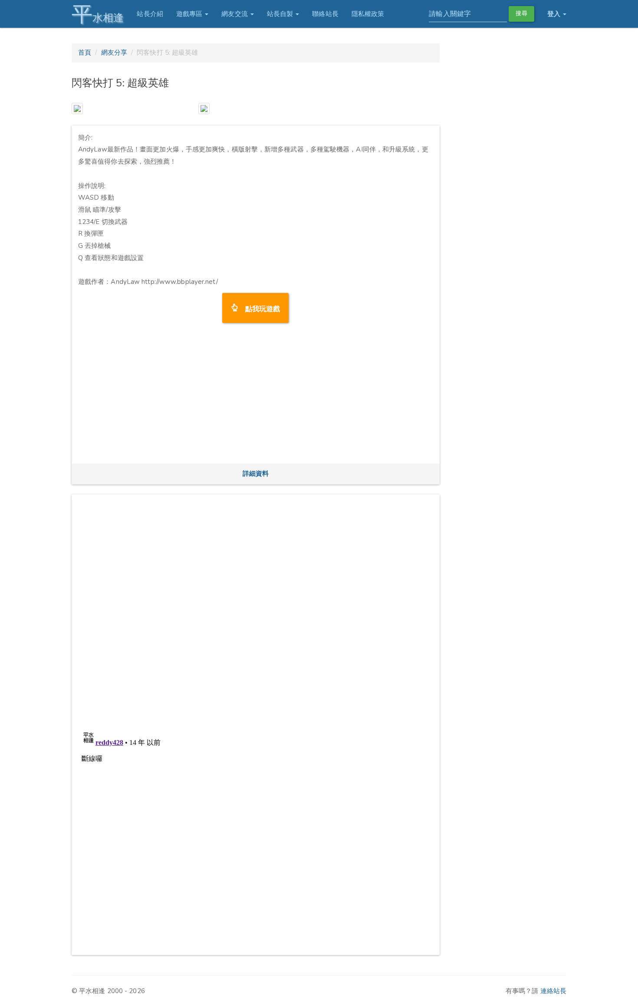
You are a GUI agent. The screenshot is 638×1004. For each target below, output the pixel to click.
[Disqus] (255, 609)
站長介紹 (150, 14)
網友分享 (114, 52)
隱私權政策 (368, 14)
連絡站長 (553, 991)
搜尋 (521, 13)
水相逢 (98, 14)
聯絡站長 (325, 14)
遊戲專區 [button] (190, 14)
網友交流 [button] (235, 14)
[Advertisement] (255, 396)
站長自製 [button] (281, 14)
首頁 (84, 52)
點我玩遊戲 (259, 308)
